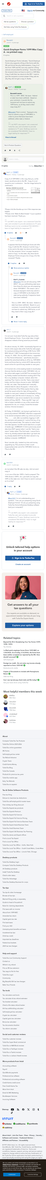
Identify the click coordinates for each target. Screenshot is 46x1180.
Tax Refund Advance (9, 757)
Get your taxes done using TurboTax (15, 683)
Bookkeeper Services (10, 1096)
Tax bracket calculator (10, 1002)
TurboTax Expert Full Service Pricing (15, 818)
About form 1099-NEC (10, 912)
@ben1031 (12, 498)
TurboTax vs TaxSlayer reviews (13, 1049)
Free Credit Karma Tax (10, 1086)
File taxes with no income (11, 909)
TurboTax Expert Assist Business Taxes (15, 825)
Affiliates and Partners (10, 1140)
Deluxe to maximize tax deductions (15, 798)
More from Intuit (8, 1089)
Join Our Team (17, 1135)
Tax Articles (7, 647)
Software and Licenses (10, 1138)
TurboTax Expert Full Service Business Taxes (18, 822)
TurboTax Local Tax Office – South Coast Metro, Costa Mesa (23, 848)
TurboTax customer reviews (12, 1039)
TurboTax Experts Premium (12, 811)
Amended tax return (9, 916)
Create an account (23, 564)
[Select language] (23, 11)
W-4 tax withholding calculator (13, 1008)
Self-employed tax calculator (12, 1012)
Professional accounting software (14, 1079)
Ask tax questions (10, 22)
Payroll (5, 1069)
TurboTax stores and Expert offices (14, 835)
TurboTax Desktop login (11, 862)
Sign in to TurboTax (24, 558)
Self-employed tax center (11, 754)
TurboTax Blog (8, 768)
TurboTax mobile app (10, 778)
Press (26, 1135)
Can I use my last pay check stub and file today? (20, 680)
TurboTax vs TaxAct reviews (12, 1052)
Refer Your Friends (9, 985)
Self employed (8, 34)
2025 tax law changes (10, 946)
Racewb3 (10, 40)
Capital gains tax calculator (12, 1018)
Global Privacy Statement (10, 1164)
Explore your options (23, 625)
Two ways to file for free (11, 971)
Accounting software (10, 1066)
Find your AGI (7, 926)
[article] (23, 203)
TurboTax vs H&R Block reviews (13, 1046)
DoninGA (12, 708)
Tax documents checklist (11, 1025)
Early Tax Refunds (8, 781)
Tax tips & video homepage (12, 892)
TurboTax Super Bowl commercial (14, 1042)
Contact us (6, 961)
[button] (7, 10)
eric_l (8, 329)
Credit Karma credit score (11, 1083)
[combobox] (18, 16)
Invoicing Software (9, 1099)
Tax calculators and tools (11, 995)
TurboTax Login (8, 975)
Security (39, 1135)
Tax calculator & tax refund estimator (15, 998)
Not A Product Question (12, 145)
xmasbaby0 (13, 714)
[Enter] (4, 16)
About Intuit (6, 1135)
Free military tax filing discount (13, 805)
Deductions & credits (10, 668)
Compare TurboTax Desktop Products (15, 865)
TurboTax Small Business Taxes (13, 828)
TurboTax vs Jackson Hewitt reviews (15, 1056)
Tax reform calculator (10, 1029)
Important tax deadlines (11, 939)
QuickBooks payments (10, 1073)
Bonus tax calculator (9, 1022)
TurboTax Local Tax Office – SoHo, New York (18, 845)
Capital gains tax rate (10, 919)
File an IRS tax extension (11, 968)
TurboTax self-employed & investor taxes (16, 801)
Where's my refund (9, 965)
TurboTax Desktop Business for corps (15, 882)
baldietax (12, 720)
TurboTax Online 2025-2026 (12, 744)
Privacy (32, 1135)
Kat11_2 (11, 87)
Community (6, 978)
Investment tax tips (9, 933)
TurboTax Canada (8, 771)
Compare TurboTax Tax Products (14, 741)
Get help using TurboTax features (15, 27)
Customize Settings (32, 1174)
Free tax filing (7, 795)
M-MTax (12, 695)
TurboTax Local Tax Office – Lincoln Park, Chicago (20, 852)
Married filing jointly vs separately (14, 899)
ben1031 (10, 463)
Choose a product (27, 22)
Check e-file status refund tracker (14, 1005)
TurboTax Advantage (10, 879)
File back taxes (8, 922)
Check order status (9, 875)
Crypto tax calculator (10, 1015)
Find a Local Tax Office (10, 842)
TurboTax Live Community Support (14, 958)
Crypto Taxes (7, 761)
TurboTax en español (10, 784)
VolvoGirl (12, 702)
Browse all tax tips (9, 896)
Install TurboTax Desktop (11, 872)
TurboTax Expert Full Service (12, 815)
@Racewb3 (12, 112)
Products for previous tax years (13, 774)
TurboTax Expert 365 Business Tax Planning (17, 831)
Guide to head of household (12, 902)
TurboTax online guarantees (12, 748)
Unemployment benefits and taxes (14, 929)
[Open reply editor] (23, 159)
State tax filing (8, 676)
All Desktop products (10, 869)
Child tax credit (8, 936)
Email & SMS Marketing (11, 1093)
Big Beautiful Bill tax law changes (14, 981)
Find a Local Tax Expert (10, 838)
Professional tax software (11, 1076)
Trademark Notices (26, 1138)
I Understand (11, 1174)
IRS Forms (6, 751)
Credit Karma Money (10, 764)
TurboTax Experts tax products (13, 808)
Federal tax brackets (9, 943)
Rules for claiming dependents (13, 906)
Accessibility (23, 1140)
